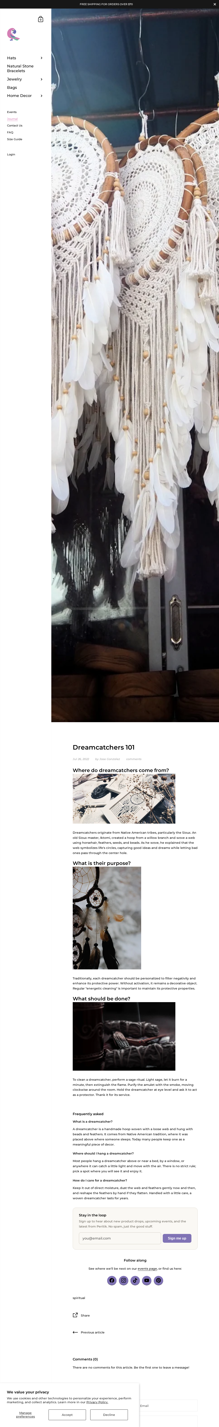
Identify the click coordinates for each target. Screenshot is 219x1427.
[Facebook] (112, 1280)
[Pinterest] (158, 1280)
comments (134, 759)
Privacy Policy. (97, 1402)
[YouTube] (146, 1280)
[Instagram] (123, 1280)
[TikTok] (135, 1280)
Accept (67, 1415)
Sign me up (177, 1238)
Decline (109, 1415)
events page (147, 1269)
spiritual (79, 1298)
